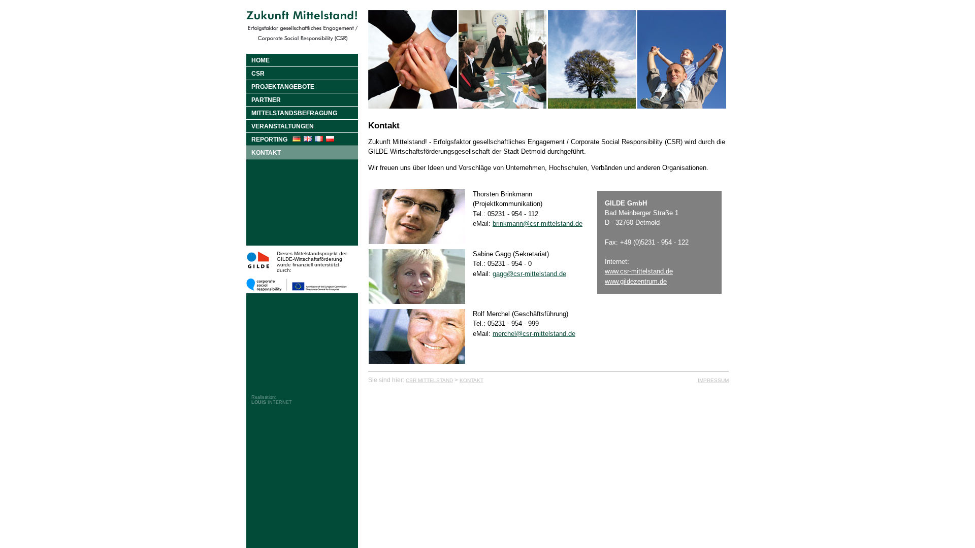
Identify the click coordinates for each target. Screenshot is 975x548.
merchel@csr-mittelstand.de (534, 333)
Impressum (713, 380)
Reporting (269, 139)
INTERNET (271, 402)
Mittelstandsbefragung (294, 113)
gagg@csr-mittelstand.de (529, 274)
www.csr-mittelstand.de (639, 271)
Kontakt (266, 153)
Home (260, 60)
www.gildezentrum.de (636, 281)
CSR (258, 74)
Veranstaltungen (282, 126)
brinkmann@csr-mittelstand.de (537, 223)
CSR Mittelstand (429, 380)
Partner (266, 100)
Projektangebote (282, 87)
